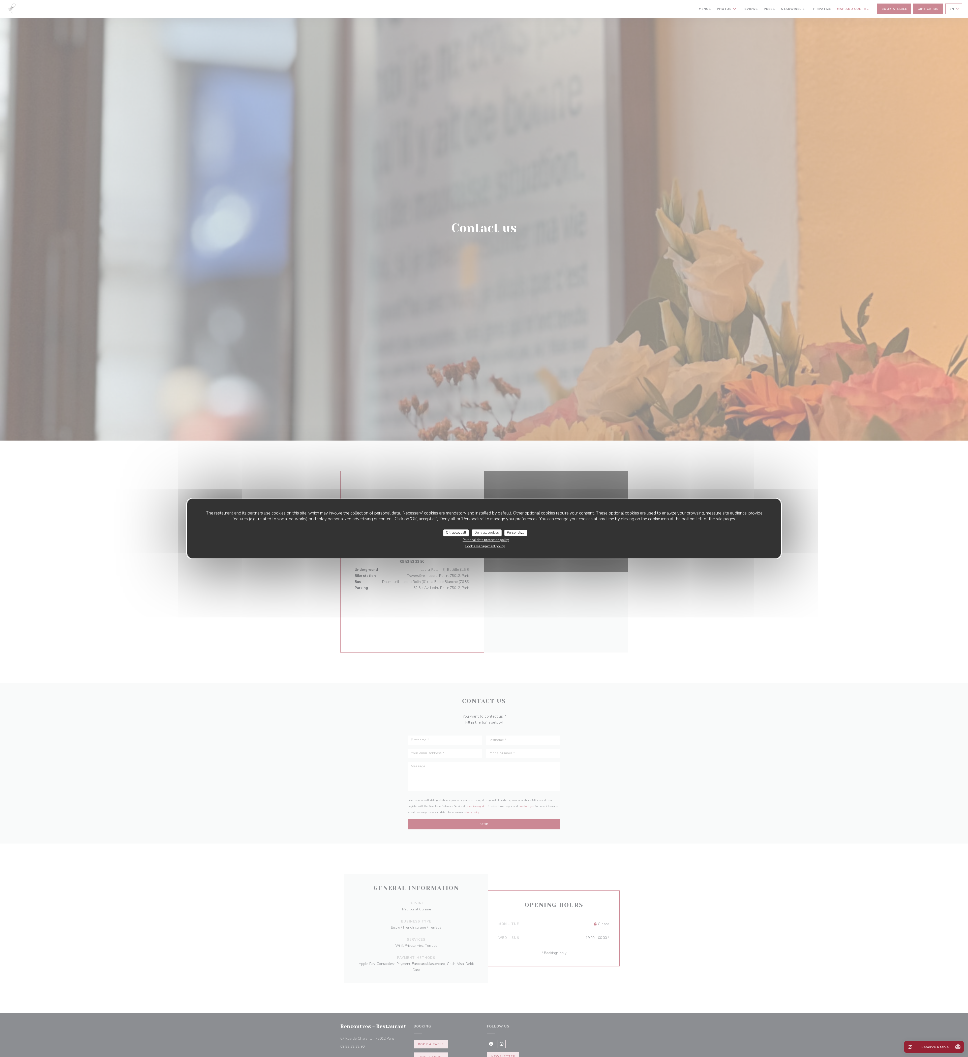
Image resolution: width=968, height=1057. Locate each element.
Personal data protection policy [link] (486, 540)
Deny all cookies (486, 532)
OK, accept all (456, 532)
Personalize (515, 532)
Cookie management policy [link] (485, 546)
